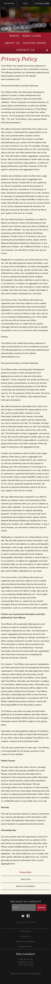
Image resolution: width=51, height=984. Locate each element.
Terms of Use (26, 879)
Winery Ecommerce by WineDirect (25, 973)
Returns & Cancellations (25, 886)
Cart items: (42, 4)
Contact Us (25, 50)
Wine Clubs (32, 36)
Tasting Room (34, 43)
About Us (12, 43)
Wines (14, 36)
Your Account (9, 3)
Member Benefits (25, 947)
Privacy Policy (25, 872)
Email (7, 904)
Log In (25, 3)
